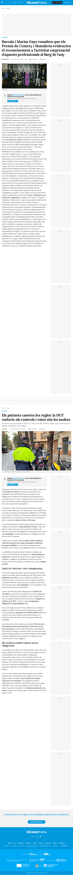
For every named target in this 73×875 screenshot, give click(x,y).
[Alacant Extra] (36, 833)
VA (18, 2)
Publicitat (55, 845)
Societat (4, 411)
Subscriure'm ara (36, 822)
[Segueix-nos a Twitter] (11, 2)
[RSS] (15, 2)
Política (55, 843)
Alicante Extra (5, 59)
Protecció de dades (32, 845)
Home (3, 8)
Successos (48, 843)
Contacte (7, 845)
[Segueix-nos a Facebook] (8, 2)
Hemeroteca (62, 843)
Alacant (10, 843)
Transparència (64, 845)
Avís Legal (22, 845)
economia (5, 37)
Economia (28, 843)
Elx (14, 843)
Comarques (21, 843)
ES (21, 2)
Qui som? (14, 845)
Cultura (35, 843)
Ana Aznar (4, 429)
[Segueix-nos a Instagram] (13, 2)
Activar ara (12, 101)
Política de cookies (45, 845)
